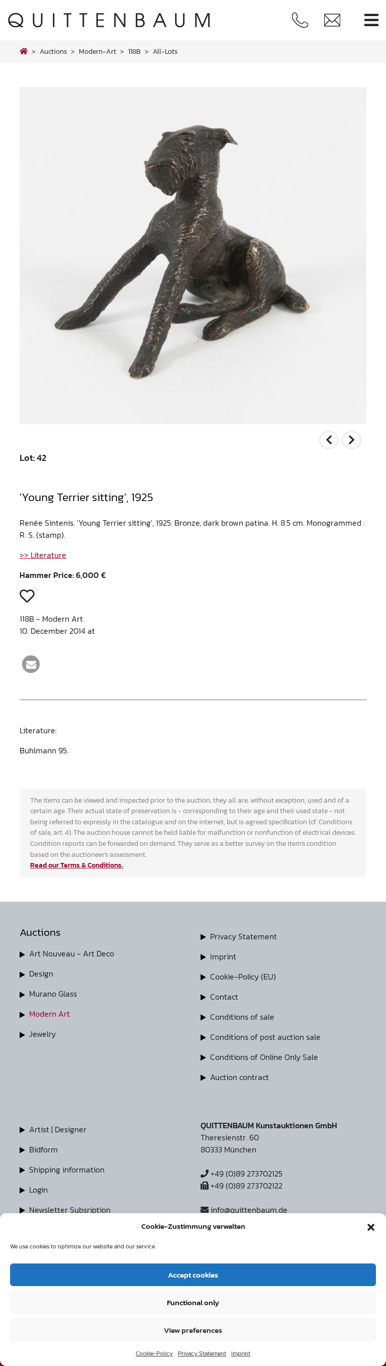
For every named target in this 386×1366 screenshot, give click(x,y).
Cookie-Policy (154, 1353)
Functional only (193, 1302)
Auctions (53, 51)
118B (134, 51)
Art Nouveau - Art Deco (71, 953)
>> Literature (43, 555)
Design (41, 973)
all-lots (165, 51)
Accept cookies (193, 1275)
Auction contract (239, 1077)
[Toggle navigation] (371, 20)
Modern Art (49, 1014)
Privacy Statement (202, 1353)
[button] (371, 1226)
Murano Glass (53, 994)
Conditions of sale (242, 1017)
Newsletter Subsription (70, 1210)
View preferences (193, 1330)
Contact (224, 997)
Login (38, 1190)
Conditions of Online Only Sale (264, 1057)
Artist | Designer (57, 1129)
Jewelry (42, 1034)
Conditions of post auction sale (265, 1037)
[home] (24, 51)
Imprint (240, 1353)
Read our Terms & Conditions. (76, 864)
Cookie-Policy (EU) (243, 976)
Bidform (43, 1149)
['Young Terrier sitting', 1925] (193, 421)
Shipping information (67, 1169)
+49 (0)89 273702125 (245, 1173)
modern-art (97, 51)
